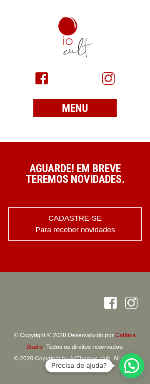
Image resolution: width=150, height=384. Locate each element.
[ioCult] (75, 37)
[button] (131, 365)
